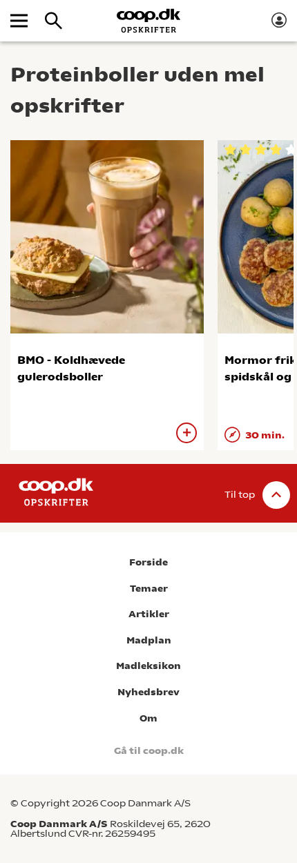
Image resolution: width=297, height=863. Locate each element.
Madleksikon (148, 666)
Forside (148, 562)
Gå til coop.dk (149, 751)
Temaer (149, 588)
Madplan (148, 640)
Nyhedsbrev (148, 692)
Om (148, 718)
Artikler (148, 614)
